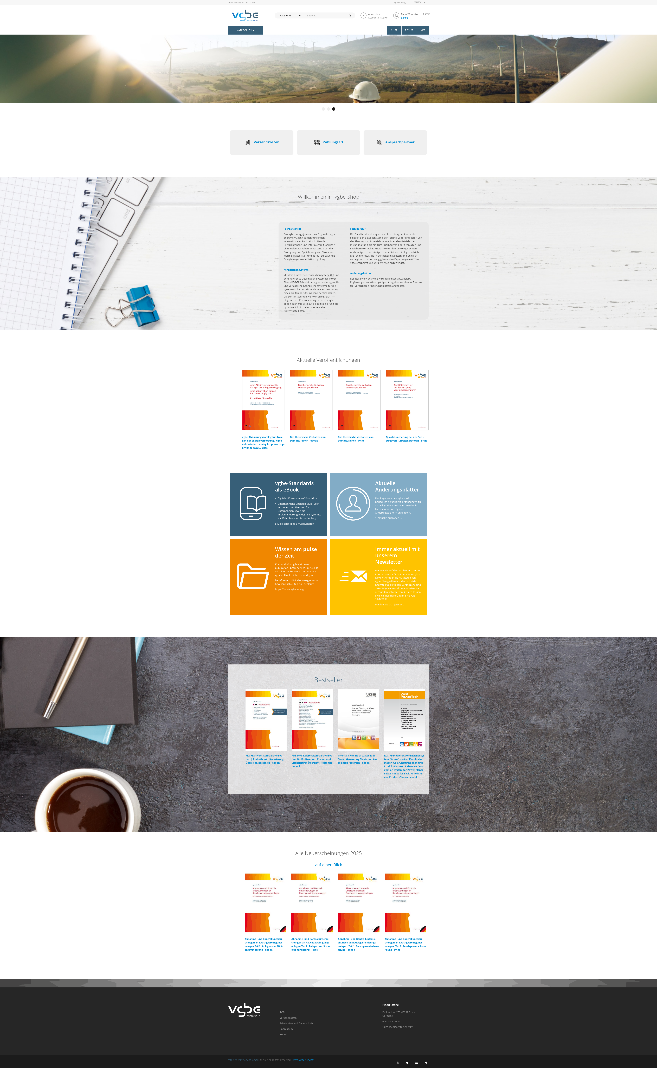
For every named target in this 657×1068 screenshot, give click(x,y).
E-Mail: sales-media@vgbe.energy (294, 523)
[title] (397, 1062)
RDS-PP (409, 30)
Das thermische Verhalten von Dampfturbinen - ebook (308, 438)
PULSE (393, 30)
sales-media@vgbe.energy (397, 1026)
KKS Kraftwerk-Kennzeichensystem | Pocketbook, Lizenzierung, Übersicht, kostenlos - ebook (265, 759)
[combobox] (324, 15)
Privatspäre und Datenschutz (296, 1023)
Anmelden (374, 14)
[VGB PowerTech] (243, 15)
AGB (282, 1012)
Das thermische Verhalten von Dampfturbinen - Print (355, 438)
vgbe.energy (400, 2)
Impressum (286, 1029)
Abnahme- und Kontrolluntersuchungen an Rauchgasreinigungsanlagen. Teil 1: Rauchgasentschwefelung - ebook (358, 944)
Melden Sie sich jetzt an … (390, 604)
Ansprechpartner (400, 142)
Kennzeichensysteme (296, 269)
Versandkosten (266, 142)
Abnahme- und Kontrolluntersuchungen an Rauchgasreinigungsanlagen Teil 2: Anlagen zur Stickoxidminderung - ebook (264, 944)
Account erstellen (378, 17)
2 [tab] (328, 109)
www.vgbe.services (303, 1059)
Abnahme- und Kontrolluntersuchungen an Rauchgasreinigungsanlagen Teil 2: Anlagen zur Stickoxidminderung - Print (310, 944)
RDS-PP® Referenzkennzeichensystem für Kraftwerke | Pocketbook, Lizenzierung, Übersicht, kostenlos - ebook (312, 761)
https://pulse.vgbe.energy (290, 589)
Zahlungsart (333, 142)
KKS (423, 30)
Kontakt (284, 1034)
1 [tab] (323, 109)
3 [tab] (333, 109)
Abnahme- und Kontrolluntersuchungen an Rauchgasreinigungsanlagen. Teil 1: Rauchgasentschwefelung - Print (405, 944)
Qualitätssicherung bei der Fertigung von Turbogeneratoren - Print (406, 438)
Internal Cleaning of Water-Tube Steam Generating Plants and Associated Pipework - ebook (357, 759)
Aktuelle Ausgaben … (390, 518)
